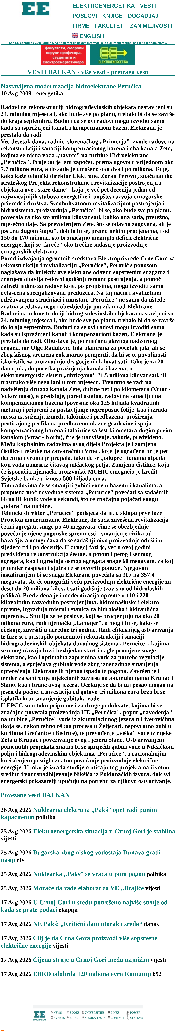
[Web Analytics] (4, 1031)
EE (17, 42)
